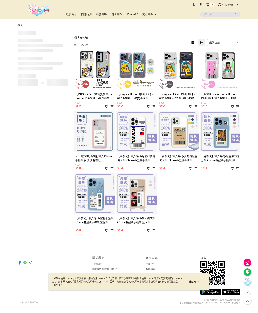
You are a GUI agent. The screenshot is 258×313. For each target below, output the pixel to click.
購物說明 (150, 263)
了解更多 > (57, 284)
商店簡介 (97, 263)
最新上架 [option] (214, 42)
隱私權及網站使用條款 (104, 269)
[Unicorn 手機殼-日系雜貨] (38, 10)
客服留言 (150, 269)
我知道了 (194, 281)
